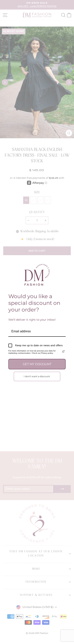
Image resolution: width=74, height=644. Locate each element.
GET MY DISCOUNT (37, 364)
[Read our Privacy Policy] (63, 351)
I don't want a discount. (37, 376)
